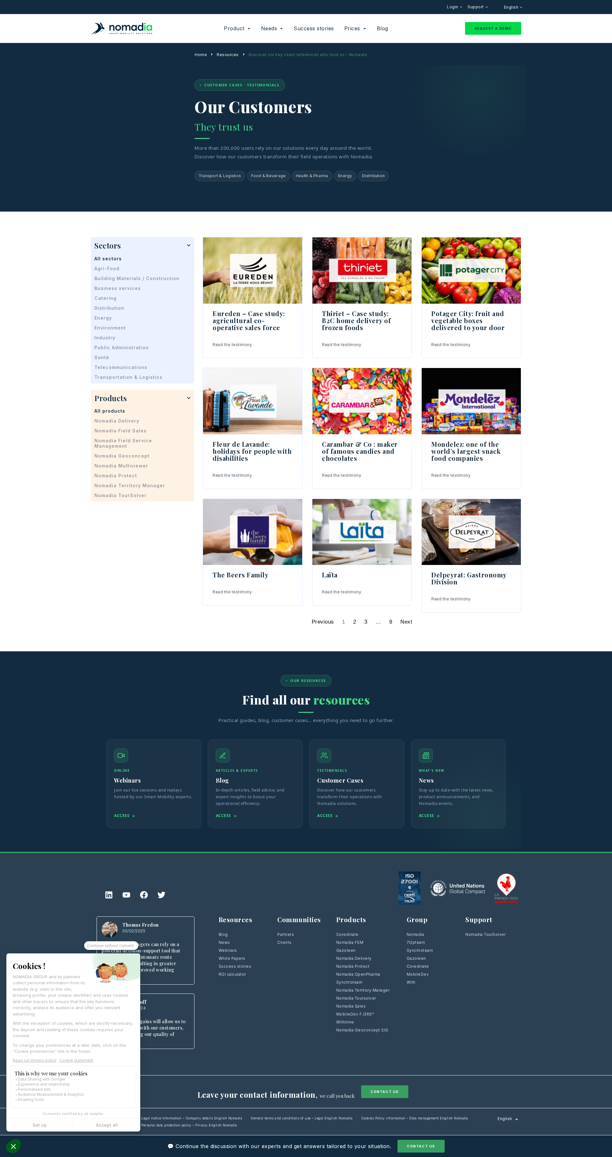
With (411, 982)
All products (109, 411)
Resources (228, 54)
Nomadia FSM (350, 942)
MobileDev (418, 974)
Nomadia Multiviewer (121, 465)
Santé (101, 357)
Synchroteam (349, 982)
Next (406, 622)
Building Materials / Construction (136, 278)
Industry (104, 337)
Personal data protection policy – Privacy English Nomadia (189, 1125)
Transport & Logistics (220, 175)
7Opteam (416, 942)
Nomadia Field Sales (120, 430)
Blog (223, 934)
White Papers (232, 958)
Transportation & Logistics (128, 377)
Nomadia (415, 934)
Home (201, 54)
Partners (285, 934)
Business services (117, 288)
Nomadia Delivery (116, 420)
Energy (345, 175)
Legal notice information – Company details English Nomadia (191, 1118)
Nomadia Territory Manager (129, 485)
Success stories (235, 966)
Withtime (345, 1022)
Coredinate (347, 934)
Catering (105, 298)
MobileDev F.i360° (355, 1014)
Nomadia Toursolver (356, 998)
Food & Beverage (268, 175)
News (224, 942)
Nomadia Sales (351, 1006)
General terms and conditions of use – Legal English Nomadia (302, 1118)
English (512, 7)
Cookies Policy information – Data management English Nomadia (414, 1118)
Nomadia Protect (115, 475)
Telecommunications (120, 367)
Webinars (228, 950)
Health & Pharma (312, 175)
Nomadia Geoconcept (121, 456)
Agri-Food (107, 268)
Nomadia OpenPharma (358, 974)
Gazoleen (346, 950)
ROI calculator (232, 974)
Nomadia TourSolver (120, 495)
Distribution (373, 175)
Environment (110, 327)
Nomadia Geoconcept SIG (363, 1030)
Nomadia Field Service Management (123, 443)
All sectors (108, 258)
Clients (284, 942)
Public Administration (121, 347)
